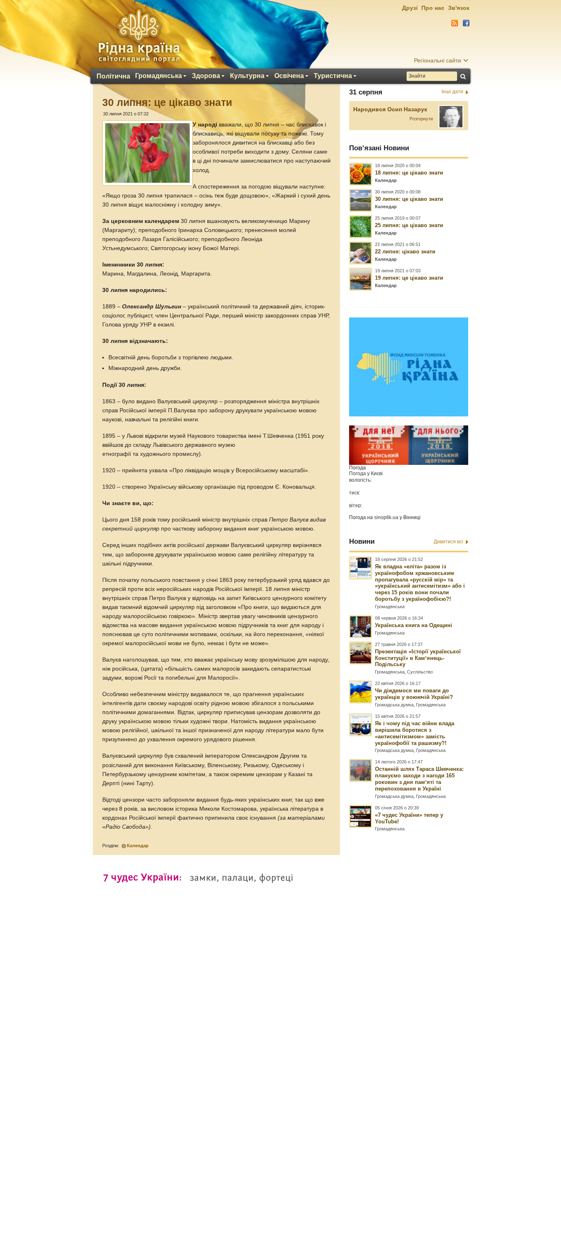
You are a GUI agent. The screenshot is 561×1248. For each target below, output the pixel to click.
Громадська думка (394, 704)
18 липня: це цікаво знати (409, 173)
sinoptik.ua (386, 517)
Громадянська (158, 76)
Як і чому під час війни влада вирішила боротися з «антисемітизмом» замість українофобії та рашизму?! (414, 733)
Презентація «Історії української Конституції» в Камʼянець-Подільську (418, 658)
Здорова (206, 76)
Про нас (432, 8)
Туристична (333, 76)
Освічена (289, 76)
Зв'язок (458, 8)
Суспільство (420, 671)
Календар (138, 845)
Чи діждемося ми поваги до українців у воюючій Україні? (414, 693)
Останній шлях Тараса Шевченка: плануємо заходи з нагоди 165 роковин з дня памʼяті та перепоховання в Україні (419, 779)
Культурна (247, 76)
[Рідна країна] (139, 35)
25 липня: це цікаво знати (409, 225)
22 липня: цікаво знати (405, 251)
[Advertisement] (280, 1025)
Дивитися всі (448, 542)
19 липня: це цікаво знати (409, 278)
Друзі (410, 8)
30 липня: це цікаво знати (409, 199)
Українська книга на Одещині (413, 625)
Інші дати (452, 91)
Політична (113, 76)
